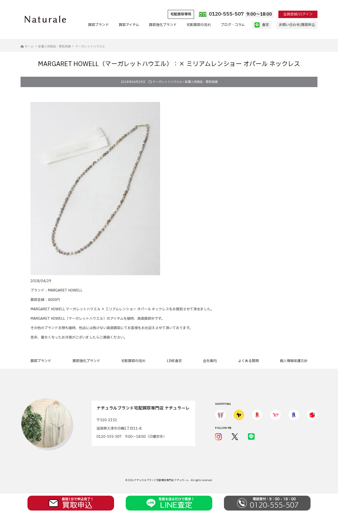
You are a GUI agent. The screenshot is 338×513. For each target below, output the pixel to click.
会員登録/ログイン (298, 14)
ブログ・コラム (233, 24)
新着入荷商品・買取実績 (201, 82)
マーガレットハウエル (167, 82)
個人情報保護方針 (294, 361)
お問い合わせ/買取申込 (297, 24)
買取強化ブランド (163, 24)
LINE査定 (174, 361)
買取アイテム (129, 24)
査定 (265, 24)
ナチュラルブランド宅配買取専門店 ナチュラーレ (162, 480)
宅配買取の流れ (199, 24)
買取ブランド (98, 24)
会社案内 (210, 361)
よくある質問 (248, 361)
